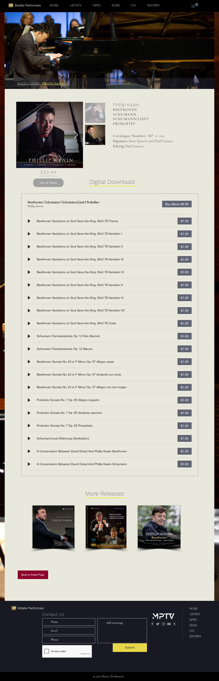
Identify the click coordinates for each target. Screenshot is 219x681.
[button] (195, 5)
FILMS (193, 625)
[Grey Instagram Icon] (163, 624)
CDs (191, 631)
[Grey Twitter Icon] (158, 624)
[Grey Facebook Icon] (152, 624)
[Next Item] (75, 135)
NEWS (193, 620)
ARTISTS (194, 614)
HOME (193, 608)
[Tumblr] (174, 624)
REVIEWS (195, 636)
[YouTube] (169, 624)
